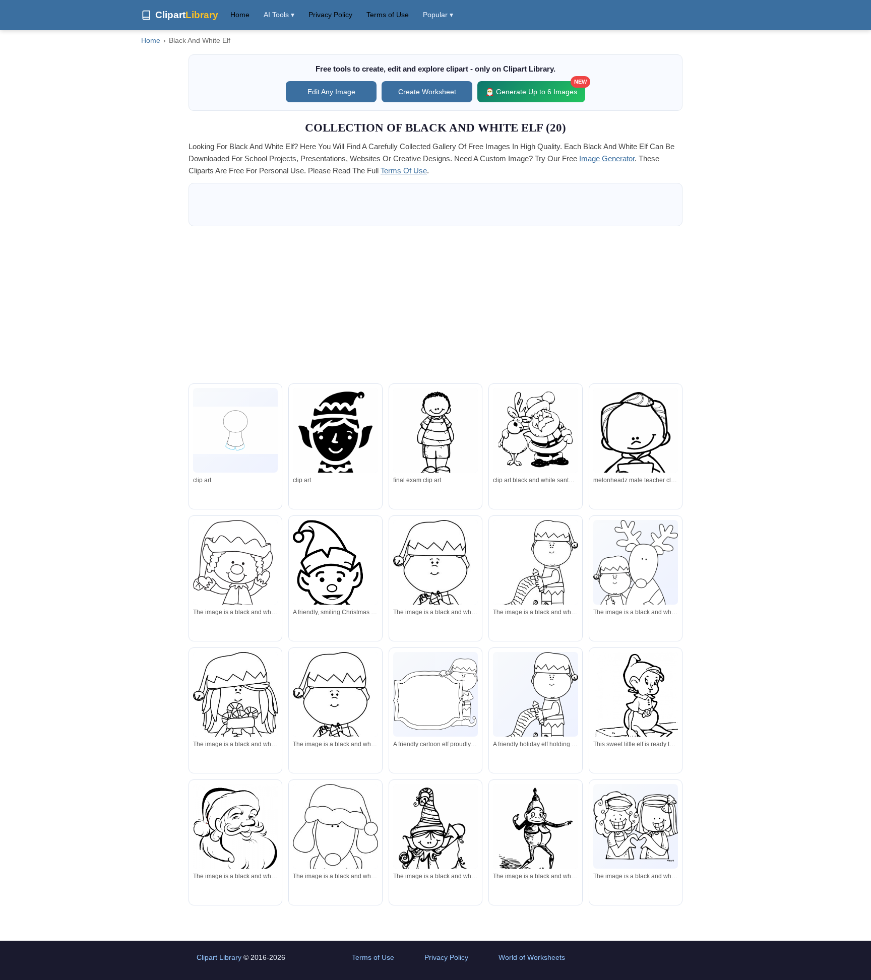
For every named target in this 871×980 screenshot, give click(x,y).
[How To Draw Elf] (235, 430)
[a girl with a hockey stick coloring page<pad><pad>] (535, 568)
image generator (607, 158)
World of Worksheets (532, 957)
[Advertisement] (435, 304)
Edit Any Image (331, 92)
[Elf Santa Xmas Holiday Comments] (335, 437)
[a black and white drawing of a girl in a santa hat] (235, 592)
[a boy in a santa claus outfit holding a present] (435, 597)
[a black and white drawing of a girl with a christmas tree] (435, 861)
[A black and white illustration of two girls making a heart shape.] (635, 826)
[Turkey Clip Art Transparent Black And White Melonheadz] (435, 436)
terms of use (404, 170)
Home (240, 15)
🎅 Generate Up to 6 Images (535, 88)
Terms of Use (387, 15)
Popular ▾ (438, 15)
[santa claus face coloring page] (235, 833)
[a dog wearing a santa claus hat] (335, 842)
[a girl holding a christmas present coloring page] (235, 726)
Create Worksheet (427, 92)
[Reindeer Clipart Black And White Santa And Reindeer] (535, 433)
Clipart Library (219, 957)
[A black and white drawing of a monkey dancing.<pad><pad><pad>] (535, 839)
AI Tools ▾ (279, 15)
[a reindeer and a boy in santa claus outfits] (635, 579)
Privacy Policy (330, 15)
